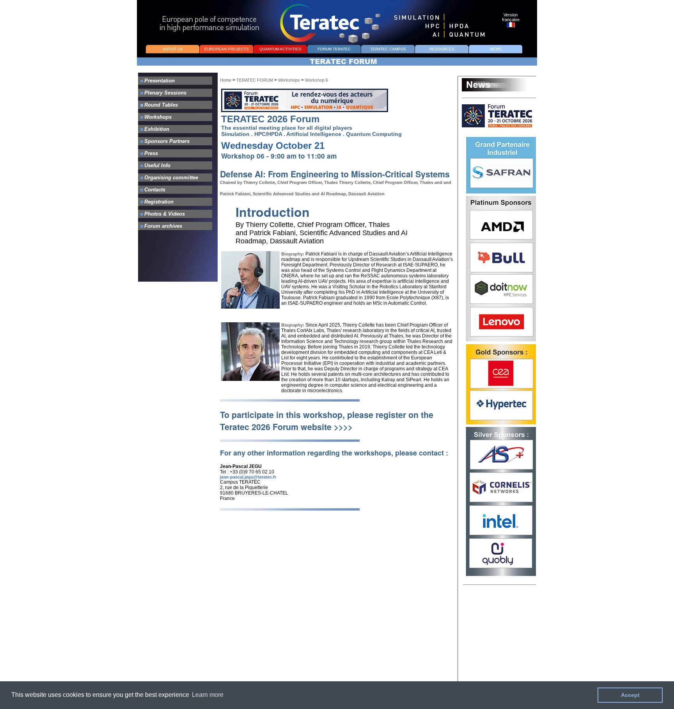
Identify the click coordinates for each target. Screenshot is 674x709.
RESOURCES (441, 49)
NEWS (496, 49)
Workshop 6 (316, 80)
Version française (511, 17)
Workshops (289, 80)
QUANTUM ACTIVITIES (280, 49)
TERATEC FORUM (255, 80)
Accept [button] (630, 695)
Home (225, 80)
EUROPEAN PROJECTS (226, 49)
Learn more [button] (207, 694)
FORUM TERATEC (334, 49)
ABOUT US (173, 49)
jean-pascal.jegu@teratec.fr (248, 477)
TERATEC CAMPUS (388, 49)
